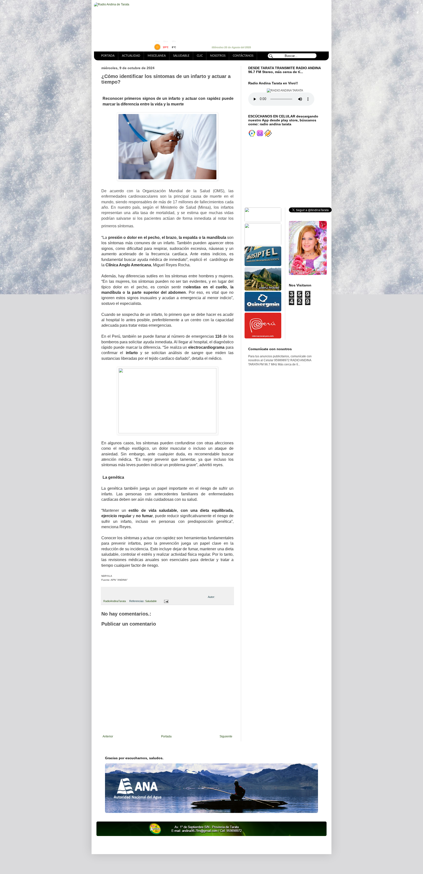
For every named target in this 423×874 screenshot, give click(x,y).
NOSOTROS (217, 56)
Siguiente (226, 736)
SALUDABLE (181, 56)
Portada (166, 736)
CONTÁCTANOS (243, 56)
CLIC (200, 56)
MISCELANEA (157, 56)
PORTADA (108, 56)
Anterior (108, 736)
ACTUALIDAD (131, 56)
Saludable (151, 601)
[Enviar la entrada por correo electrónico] (165, 601)
